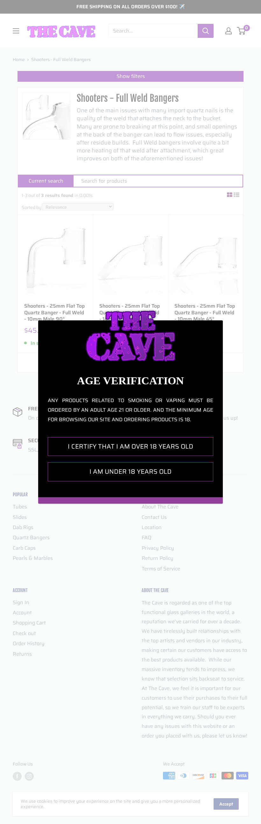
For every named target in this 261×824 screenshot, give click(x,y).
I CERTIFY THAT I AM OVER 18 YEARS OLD (130, 446)
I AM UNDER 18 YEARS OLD (130, 471)
